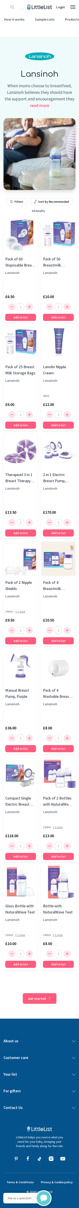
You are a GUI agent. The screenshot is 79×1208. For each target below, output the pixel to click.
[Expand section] (73, 1041)
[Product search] (11, 7)
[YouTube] (62, 1158)
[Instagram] (51, 1158)
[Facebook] (28, 1158)
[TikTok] (39, 1158)
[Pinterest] (16, 1158)
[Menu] (72, 7)
